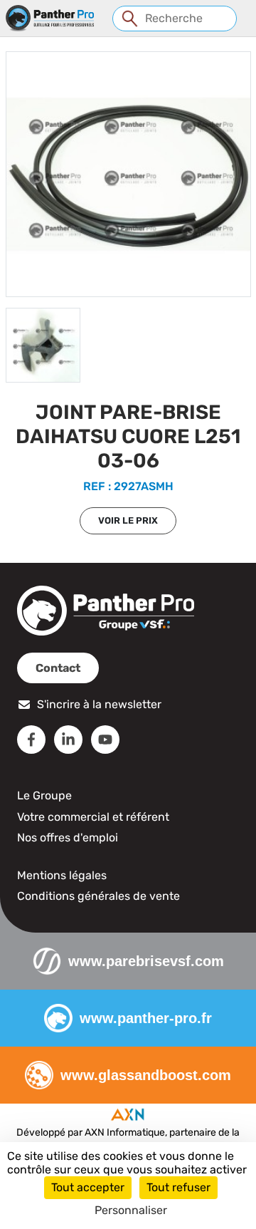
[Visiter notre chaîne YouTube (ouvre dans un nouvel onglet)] (105, 739)
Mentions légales (62, 875)
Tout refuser (178, 1187)
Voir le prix (128, 520)
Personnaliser (131, 1210)
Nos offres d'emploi (67, 837)
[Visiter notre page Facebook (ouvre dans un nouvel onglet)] (31, 739)
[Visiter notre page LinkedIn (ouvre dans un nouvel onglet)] (68, 739)
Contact (58, 668)
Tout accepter (87, 1187)
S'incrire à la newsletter (99, 704)
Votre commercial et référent (93, 817)
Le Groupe (44, 795)
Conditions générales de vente (98, 896)
